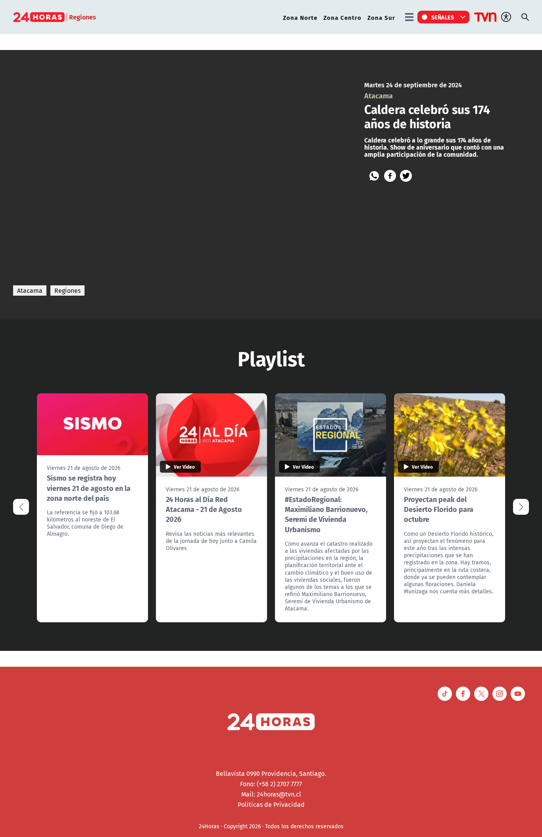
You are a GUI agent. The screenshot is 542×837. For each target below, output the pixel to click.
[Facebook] (390, 176)
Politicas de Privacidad (271, 804)
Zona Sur (381, 17)
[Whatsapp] (374, 176)
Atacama (29, 290)
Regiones (67, 290)
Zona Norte (300, 17)
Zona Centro (342, 17)
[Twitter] (406, 176)
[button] (521, 507)
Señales (442, 17)
